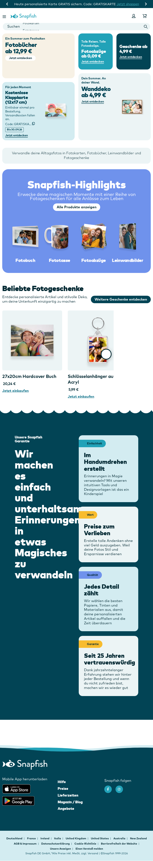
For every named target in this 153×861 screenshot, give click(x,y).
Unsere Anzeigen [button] (60, 848)
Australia (119, 838)
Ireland (45, 838)
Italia (58, 838)
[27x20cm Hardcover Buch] (32, 340)
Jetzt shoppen (128, 4)
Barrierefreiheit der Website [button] (119, 843)
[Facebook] (109, 787)
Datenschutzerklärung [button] (55, 843)
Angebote (66, 808)
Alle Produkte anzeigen (76, 207)
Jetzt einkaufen (15, 390)
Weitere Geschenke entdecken (121, 299)
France (31, 838)
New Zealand (138, 838)
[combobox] (76, 26)
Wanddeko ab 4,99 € (96, 92)
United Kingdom (76, 838)
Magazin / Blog (70, 802)
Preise (63, 788)
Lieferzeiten (68, 795)
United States (100, 838)
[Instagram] (121, 787)
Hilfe (62, 782)
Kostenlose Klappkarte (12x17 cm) (16, 97)
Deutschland (14, 838)
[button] (4, 16)
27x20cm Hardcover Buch (29, 376)
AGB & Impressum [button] (25, 843)
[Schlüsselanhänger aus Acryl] (98, 340)
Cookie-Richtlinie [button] (85, 843)
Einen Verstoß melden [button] (89, 848)
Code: (20, 124)
